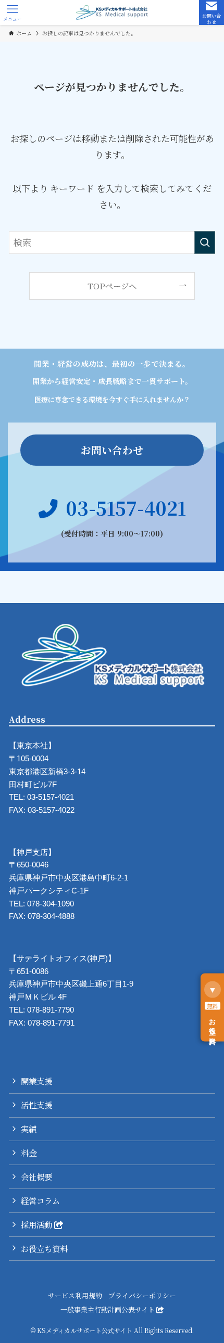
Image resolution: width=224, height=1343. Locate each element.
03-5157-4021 (126, 507)
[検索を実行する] (204, 242)
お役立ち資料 (44, 1248)
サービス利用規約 (75, 1295)
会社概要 (36, 1176)
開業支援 (36, 1080)
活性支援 (36, 1104)
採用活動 (37, 1224)
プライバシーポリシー (142, 1295)
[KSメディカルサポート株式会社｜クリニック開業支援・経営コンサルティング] (112, 12)
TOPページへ (112, 285)
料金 (28, 1152)
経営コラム (40, 1200)
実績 (28, 1128)
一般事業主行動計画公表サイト (108, 1309)
